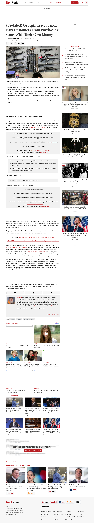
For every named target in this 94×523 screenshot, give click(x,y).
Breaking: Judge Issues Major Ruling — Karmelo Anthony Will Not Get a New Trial (33, 431)
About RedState (46, 511)
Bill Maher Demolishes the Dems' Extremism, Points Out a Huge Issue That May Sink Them (33, 411)
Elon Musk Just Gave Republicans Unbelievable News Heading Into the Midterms (14, 487)
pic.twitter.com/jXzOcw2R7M (40, 150)
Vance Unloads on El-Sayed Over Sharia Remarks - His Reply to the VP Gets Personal (51, 431)
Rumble (53, 305)
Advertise (68, 514)
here (35, 305)
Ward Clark (10, 38)
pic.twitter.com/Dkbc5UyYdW (35, 204)
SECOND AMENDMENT (29, 319)
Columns (55, 519)
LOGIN (81, 2)
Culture (55, 517)
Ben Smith (45, 414)
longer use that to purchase (37, 127)
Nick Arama (27, 415)
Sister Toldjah (75, 108)
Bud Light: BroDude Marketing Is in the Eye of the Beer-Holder (37, 237)
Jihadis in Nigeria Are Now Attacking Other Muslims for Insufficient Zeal (75, 208)
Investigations (57, 511)
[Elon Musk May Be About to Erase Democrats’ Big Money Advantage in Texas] (51, 402)
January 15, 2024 (45, 152)
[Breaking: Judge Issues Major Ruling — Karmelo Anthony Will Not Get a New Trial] (33, 423)
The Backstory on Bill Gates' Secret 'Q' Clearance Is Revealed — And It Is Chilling (14, 431)
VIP (42, 519)
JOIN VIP (74, 2)
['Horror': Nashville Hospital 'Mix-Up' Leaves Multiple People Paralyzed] (14, 402)
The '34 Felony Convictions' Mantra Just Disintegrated (77, 486)
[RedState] (12, 2)
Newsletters (80, 517)
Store (45, 2)
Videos (39, 2)
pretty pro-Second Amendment (36, 252)
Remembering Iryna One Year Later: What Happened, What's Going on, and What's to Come (75, 105)
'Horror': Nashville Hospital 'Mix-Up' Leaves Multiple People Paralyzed (13, 410)
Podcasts (32, 2)
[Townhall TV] (59, 3)
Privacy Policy (69, 519)
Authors (23, 2)
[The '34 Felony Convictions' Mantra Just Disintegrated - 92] (78, 475)
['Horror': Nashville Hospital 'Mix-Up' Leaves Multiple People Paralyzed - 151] (57, 475)
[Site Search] (86, 2)
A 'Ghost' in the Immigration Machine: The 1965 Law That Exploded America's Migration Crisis (75, 182)
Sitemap (79, 514)
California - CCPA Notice (82, 511)
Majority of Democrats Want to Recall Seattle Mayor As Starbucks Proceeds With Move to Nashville (36, 487)
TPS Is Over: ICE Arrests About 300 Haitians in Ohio (75, 131)
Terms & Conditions (70, 517)
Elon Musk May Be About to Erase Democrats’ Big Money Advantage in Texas (51, 410)
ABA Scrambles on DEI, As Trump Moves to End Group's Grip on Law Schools (74, 156)
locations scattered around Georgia (16, 247)
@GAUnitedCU (52, 142)
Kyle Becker (9, 414)
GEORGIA (19, 319)
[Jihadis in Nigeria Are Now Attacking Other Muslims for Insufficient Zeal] (75, 197)
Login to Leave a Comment (33, 450)
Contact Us (44, 514)
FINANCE (12, 319)
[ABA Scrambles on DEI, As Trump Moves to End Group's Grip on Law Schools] (75, 145)
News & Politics (58, 514)
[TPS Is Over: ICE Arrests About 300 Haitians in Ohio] (75, 120)
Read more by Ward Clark (53, 314)
